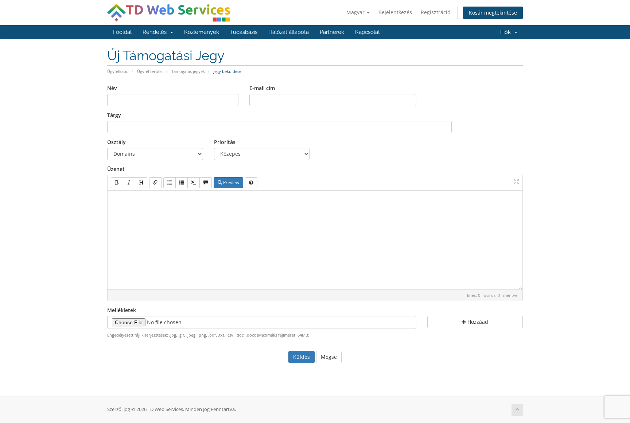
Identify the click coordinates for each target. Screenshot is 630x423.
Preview (230, 182)
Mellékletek (121, 310)
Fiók (507, 32)
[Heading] (141, 182)
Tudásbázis (243, 32)
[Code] (193, 182)
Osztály (116, 142)
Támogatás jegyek (188, 71)
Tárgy (114, 115)
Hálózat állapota (288, 32)
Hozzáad (477, 321)
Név (112, 88)
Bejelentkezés (395, 12)
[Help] (251, 182)
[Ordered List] (181, 182)
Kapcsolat (367, 32)
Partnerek (332, 32)
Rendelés (156, 32)
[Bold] (117, 182)
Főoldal (122, 32)
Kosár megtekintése (493, 12)
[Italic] (129, 182)
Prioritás (225, 142)
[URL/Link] (155, 182)
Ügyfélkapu (118, 71)
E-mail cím (262, 88)
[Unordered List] (169, 182)
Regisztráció (435, 12)
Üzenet (116, 169)
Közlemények (201, 32)
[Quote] (205, 182)
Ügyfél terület (150, 71)
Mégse (329, 356)
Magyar (356, 12)
